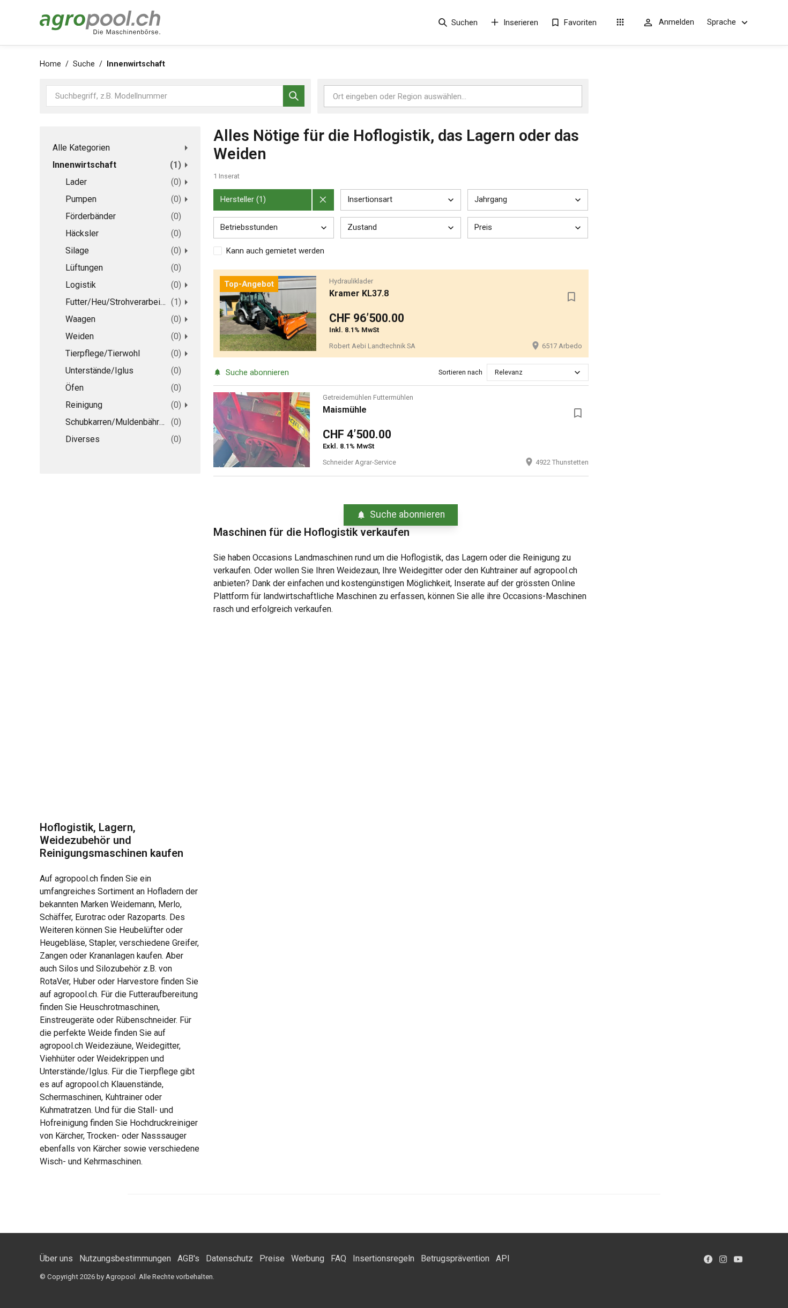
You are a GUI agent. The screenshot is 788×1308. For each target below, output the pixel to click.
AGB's (188, 1258)
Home (50, 64)
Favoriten (580, 22)
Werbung (307, 1258)
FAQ (338, 1258)
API (503, 1258)
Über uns (56, 1258)
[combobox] (495, 372)
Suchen (464, 22)
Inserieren (520, 22)
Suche (84, 64)
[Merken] (571, 297)
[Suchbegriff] (293, 96)
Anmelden (676, 22)
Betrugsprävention (455, 1258)
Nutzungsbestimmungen (125, 1258)
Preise (272, 1258)
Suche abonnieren (257, 372)
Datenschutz (229, 1258)
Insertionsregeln (383, 1258)
